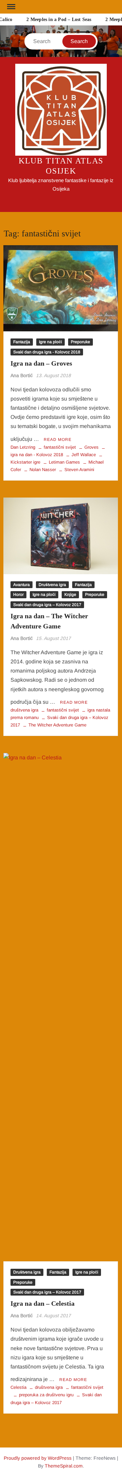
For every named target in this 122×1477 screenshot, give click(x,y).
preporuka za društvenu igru (46, 1394)
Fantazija (21, 341)
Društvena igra (52, 584)
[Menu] (10, 7)
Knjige (70, 594)
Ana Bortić (22, 375)
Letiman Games (64, 462)
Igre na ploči (50, 341)
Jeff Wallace (84, 454)
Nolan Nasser (42, 469)
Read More (58, 439)
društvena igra (24, 710)
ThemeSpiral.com (64, 1466)
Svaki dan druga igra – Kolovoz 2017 (47, 604)
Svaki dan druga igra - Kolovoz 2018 (46, 352)
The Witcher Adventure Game (57, 724)
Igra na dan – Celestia (43, 1303)
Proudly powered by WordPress (38, 1458)
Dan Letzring (23, 447)
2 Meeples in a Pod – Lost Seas (56, 19)
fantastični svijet (60, 447)
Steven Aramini (79, 469)
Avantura (21, 584)
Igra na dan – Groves (41, 363)
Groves (91, 447)
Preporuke (80, 341)
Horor (18, 594)
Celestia (18, 1387)
